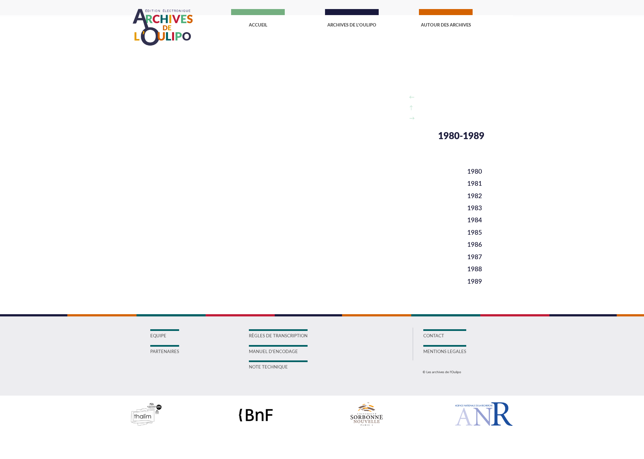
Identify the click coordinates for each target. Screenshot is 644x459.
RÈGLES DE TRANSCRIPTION (278, 336)
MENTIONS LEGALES (444, 352)
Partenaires (164, 352)
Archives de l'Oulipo (351, 25)
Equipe (158, 336)
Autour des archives (446, 25)
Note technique (268, 367)
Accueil (258, 25)
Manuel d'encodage (273, 352)
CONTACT (433, 336)
